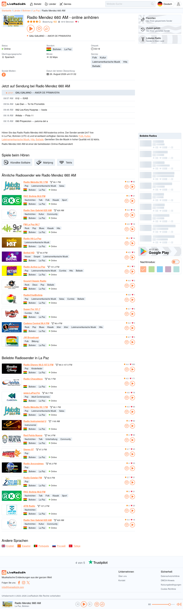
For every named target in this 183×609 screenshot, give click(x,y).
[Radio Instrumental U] (12, 425)
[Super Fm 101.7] (12, 313)
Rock (27, 228)
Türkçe (76, 546)
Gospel (37, 256)
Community (52, 214)
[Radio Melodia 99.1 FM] (12, 186)
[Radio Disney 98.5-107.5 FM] (12, 368)
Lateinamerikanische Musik (106, 61)
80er (66, 327)
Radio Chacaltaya (33, 379)
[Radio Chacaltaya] (12, 383)
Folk (94, 57)
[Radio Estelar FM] (12, 481)
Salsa (61, 185)
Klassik (56, 199)
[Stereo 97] (12, 453)
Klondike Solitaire (20, 162)
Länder (52, 4)
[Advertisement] (159, 88)
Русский (61, 546)
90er (59, 327)
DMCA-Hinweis (167, 580)
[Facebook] (4, 75)
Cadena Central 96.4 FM (36, 323)
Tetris (69, 162)
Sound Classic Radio (34, 281)
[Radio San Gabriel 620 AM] (12, 214)
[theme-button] (143, 269)
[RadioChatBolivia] (12, 299)
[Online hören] (132, 186)
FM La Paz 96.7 (31, 224)
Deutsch (168, 4)
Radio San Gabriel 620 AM (37, 210)
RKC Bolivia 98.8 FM (34, 196)
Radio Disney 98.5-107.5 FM (38, 364)
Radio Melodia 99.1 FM (35, 182)
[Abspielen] (31, 29)
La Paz (67, 49)
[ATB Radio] (12, 510)
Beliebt (37, 4)
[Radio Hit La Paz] (12, 242)
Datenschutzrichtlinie (170, 576)
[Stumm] (178, 604)
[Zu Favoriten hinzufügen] (39, 29)
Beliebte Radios (148, 135)
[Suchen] (152, 4)
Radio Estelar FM (32, 477)
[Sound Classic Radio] (12, 285)
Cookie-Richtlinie (168, 588)
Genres (67, 4)
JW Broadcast (31, 337)
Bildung (35, 341)
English (10, 546)
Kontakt (121, 580)
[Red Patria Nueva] (12, 439)
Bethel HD (28, 252)
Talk (40, 199)
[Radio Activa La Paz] (12, 271)
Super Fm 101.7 (31, 309)
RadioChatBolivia (32, 295)
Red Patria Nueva (32, 435)
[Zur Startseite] (14, 4)
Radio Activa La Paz (34, 267)
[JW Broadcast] (12, 341)
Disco (34, 284)
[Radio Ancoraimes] (12, 467)
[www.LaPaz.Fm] (12, 397)
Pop (26, 185)
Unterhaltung (51, 439)
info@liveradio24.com (13, 587)
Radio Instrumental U (34, 421)
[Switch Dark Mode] (175, 262)
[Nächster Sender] (90, 604)
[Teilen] (46, 29)
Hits (125, 61)
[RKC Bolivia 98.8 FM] (12, 200)
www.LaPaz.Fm (31, 393)
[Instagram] (23, 582)
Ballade (96, 66)
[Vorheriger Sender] (77, 604)
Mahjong (48, 162)
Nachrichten (30, 199)
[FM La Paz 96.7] (12, 228)
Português (43, 546)
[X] (28, 582)
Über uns (122, 576)
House (28, 256)
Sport (64, 199)
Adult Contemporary (40, 396)
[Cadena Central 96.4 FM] (12, 327)
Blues (41, 228)
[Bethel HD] (12, 256)
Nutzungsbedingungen (171, 584)
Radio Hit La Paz (32, 238)
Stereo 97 (28, 449)
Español (26, 546)
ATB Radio (29, 506)
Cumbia (62, 270)
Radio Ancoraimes (33, 463)
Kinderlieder (36, 368)
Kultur (103, 57)
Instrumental (30, 425)
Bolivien (57, 49)
